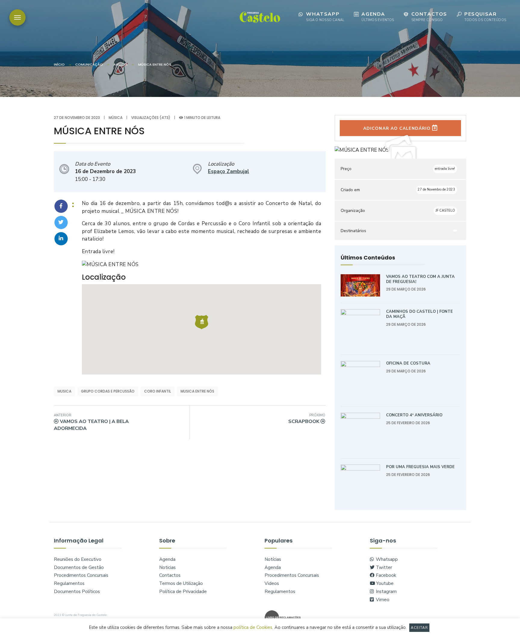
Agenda (377, 16)
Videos (272, 583)
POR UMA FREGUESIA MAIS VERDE (420, 467)
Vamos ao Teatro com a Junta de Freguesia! (420, 279)
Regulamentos (69, 583)
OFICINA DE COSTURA (408, 363)
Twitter (383, 567)
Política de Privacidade (183, 592)
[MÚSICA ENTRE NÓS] (61, 206)
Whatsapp (325, 16)
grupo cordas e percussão (108, 391)
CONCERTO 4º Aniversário (414, 415)
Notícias (273, 559)
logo (260, 17)
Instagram (386, 592)
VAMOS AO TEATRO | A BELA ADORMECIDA (91, 422)
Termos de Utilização (181, 583)
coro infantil (157, 391)
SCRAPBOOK (306, 419)
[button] (201, 322)
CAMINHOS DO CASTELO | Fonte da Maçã (419, 314)
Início (59, 64)
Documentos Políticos (77, 592)
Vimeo (382, 600)
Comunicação (89, 64)
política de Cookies (253, 627)
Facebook (385, 575)
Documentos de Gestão (79, 567)
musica (64, 391)
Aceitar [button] (419, 627)
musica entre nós (197, 391)
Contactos (429, 16)
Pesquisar (485, 16)
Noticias (167, 567)
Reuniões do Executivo (77, 559)
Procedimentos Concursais (81, 575)
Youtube (384, 583)
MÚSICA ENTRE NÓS (154, 64)
